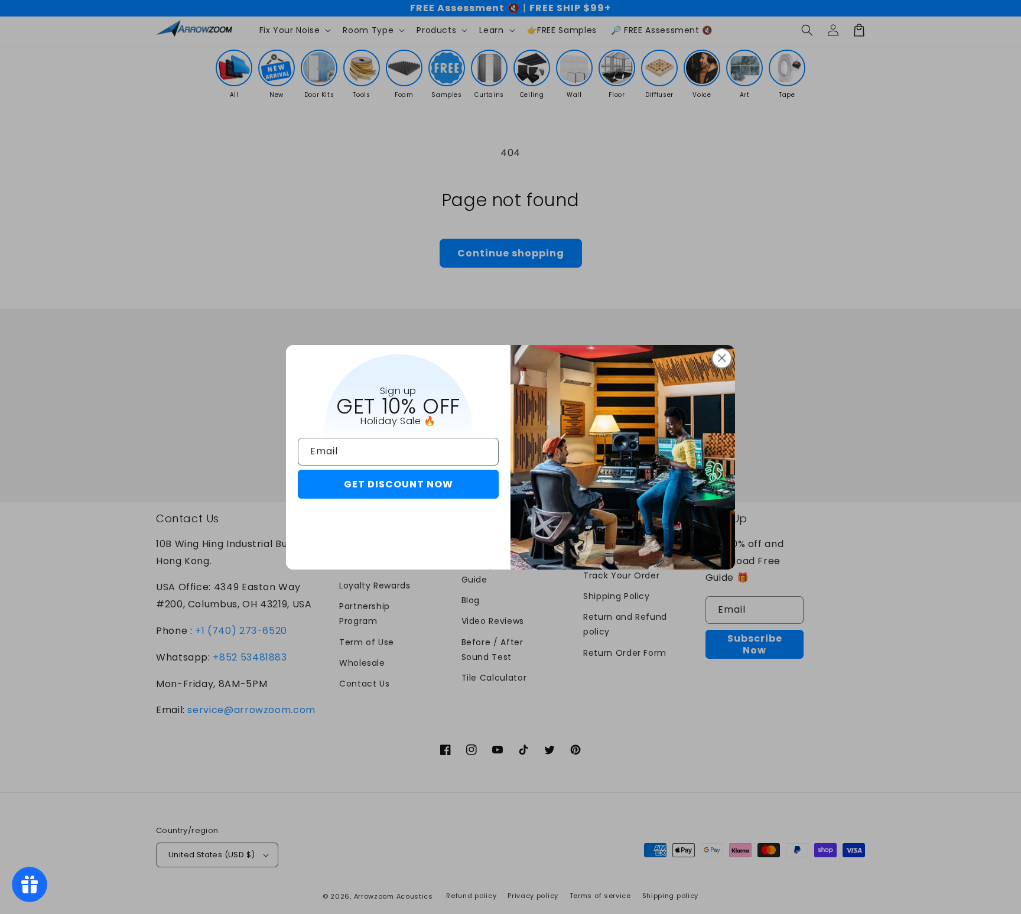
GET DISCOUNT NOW (398, 484)
